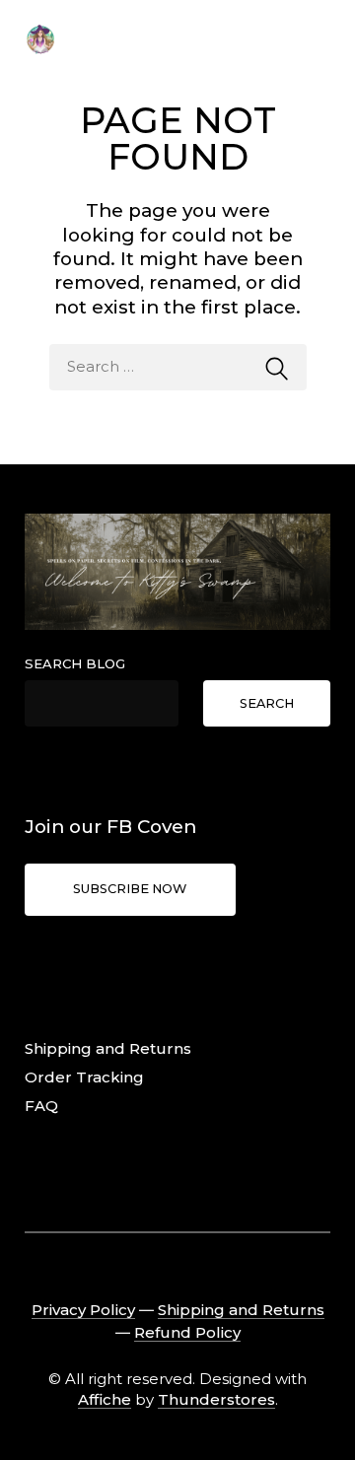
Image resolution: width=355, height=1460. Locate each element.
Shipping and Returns (108, 1048)
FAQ (41, 1105)
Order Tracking (84, 1077)
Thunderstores (216, 1399)
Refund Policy (187, 1332)
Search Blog (75, 663)
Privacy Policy (83, 1309)
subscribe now (129, 888)
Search (267, 703)
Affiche (104, 1399)
